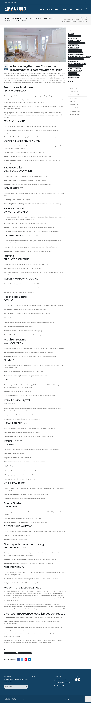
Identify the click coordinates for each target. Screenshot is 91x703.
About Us (7, 2)
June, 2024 (73, 85)
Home (42, 9)
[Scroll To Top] (88, 701)
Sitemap (85, 699)
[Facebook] (83, 2)
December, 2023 (75, 95)
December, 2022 (75, 111)
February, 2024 (74, 88)
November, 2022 (74, 114)
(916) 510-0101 (60, 685)
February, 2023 (74, 104)
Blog (71, 9)
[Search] (86, 9)
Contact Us (15, 2)
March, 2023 (73, 101)
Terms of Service (75, 699)
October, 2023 (74, 98)
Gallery (65, 9)
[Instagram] (86, 2)
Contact (79, 9)
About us (57, 9)
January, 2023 (74, 108)
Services (49, 9)
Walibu (38, 699)
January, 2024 (74, 91)
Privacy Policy (65, 699)
